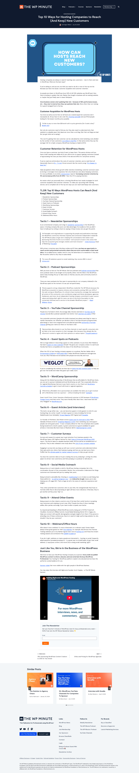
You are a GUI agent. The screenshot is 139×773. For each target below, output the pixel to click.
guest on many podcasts (55, 345)
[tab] (66, 705)
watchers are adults (84, 314)
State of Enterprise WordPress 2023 (83, 439)
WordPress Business (69, 14)
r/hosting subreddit (74, 117)
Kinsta (50, 302)
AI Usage (32, 758)
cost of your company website (85, 443)
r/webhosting (73, 477)
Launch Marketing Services (110, 729)
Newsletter (97, 7)
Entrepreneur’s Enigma (47, 353)
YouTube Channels (86, 733)
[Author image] (60, 25)
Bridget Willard (67, 24)
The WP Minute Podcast (88, 726)
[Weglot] (69, 362)
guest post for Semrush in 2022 (80, 420)
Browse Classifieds (65, 736)
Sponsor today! (45, 565)
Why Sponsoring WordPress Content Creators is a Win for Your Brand (52, 656)
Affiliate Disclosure (25, 758)
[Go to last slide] (29, 688)
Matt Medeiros (94, 694)
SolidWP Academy (69, 534)
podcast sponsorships (88, 270)
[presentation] (40, 680)
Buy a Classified (106, 723)
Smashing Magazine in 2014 (66, 422)
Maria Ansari (64, 699)
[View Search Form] (117, 7)
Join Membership (64, 729)
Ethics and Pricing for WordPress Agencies (87, 655)
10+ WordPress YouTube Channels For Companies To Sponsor (69, 693)
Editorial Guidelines (49, 758)
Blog (60, 726)
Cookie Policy (39, 758)
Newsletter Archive (65, 752)
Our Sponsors (63, 733)
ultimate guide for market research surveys (64, 452)
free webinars (67, 529)
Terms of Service (80, 758)
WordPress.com (57, 401)
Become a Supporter (108, 726)
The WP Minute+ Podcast (88, 729)
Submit (45, 643)
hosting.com (80, 532)
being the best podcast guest (81, 368)
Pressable (53, 244)
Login (61, 743)
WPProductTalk (62, 353)
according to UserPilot (69, 141)
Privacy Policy (58, 758)
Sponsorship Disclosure (69, 758)
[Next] (109, 688)
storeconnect (65, 174)
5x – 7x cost (58, 163)
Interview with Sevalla (96, 691)
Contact (62, 740)
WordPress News (64, 723)
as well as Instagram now (60, 479)
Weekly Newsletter (86, 723)
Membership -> (109, 7)
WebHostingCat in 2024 (83, 428)
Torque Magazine (65, 415)
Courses (81, 7)
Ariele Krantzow (90, 242)
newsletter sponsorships (75, 225)
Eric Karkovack (35, 696)
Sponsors (89, 7)
